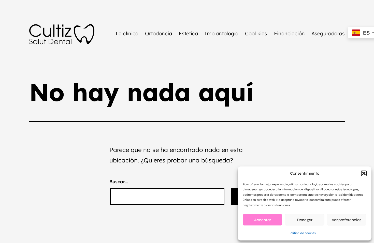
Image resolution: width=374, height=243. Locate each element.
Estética (188, 33)
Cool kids (256, 33)
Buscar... (118, 182)
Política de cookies (302, 233)
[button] (363, 173)
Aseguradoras (328, 33)
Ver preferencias (346, 220)
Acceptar (262, 220)
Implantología (221, 33)
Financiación (289, 33)
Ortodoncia (158, 33)
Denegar (304, 220)
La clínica (127, 33)
